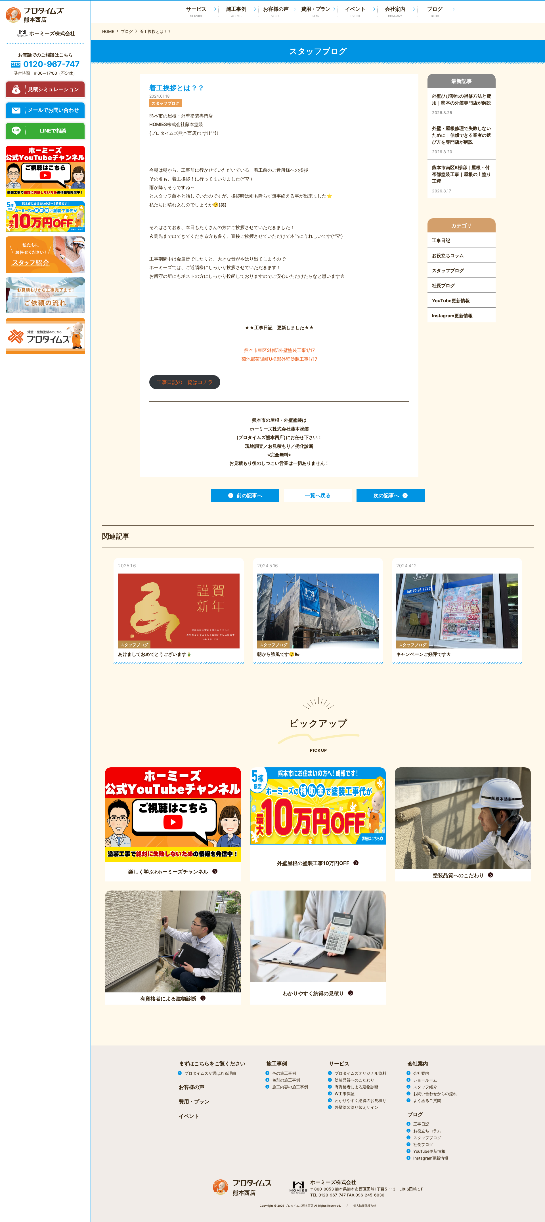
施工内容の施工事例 (290, 1086)
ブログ (435, 12)
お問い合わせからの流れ (435, 1093)
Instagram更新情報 (430, 1158)
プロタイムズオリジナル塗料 (360, 1073)
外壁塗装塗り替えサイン (356, 1107)
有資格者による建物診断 (356, 1086)
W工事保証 (345, 1093)
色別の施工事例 (286, 1080)
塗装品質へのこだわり (354, 1080)
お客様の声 (276, 12)
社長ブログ (423, 1144)
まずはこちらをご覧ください (212, 1063)
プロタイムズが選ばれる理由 (210, 1073)
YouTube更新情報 (429, 1151)
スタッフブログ (427, 1137)
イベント (355, 12)
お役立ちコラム (427, 1130)
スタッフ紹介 (425, 1086)
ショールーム (425, 1080)
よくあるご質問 (427, 1100)
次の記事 (386, 495)
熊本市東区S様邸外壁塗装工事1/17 (279, 350)
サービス (339, 1063)
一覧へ (318, 495)
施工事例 (236, 12)
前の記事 (249, 495)
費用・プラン (315, 12)
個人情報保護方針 (364, 1205)
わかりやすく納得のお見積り (360, 1100)
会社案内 (395, 12)
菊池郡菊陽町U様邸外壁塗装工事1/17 (279, 359)
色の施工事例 (284, 1073)
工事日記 (421, 1124)
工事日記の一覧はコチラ (185, 382)
